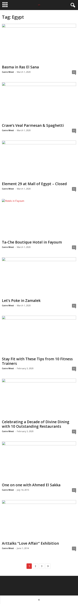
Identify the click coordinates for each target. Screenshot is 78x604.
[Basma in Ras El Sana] (39, 43)
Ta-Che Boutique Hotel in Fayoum (32, 242)
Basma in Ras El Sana (20, 67)
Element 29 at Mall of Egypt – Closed (34, 183)
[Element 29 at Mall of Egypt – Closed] (39, 160)
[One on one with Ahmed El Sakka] (39, 461)
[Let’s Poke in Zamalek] (39, 277)
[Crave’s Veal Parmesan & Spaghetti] (39, 102)
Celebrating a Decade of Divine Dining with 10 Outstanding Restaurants (35, 424)
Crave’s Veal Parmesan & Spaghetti (33, 125)
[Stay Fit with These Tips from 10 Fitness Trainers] (39, 335)
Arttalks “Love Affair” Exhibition (30, 543)
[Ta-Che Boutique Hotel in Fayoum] (39, 218)
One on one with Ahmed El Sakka (31, 485)
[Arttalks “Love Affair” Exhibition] (39, 520)
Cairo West (8, 71)
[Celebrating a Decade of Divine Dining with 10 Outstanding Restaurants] (39, 398)
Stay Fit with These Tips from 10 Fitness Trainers (37, 361)
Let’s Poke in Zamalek (21, 300)
